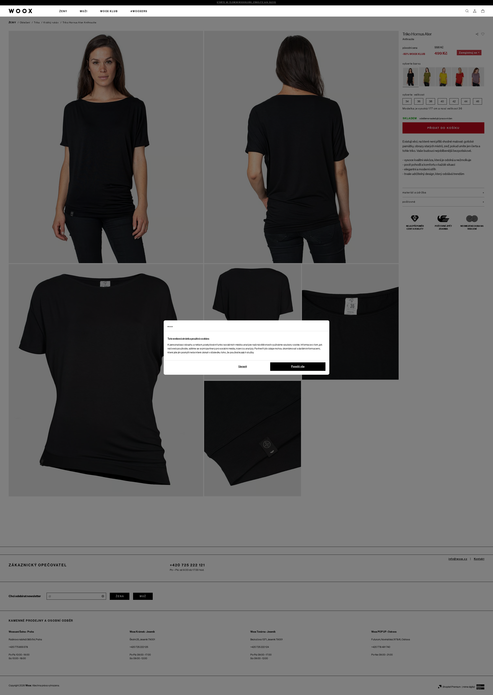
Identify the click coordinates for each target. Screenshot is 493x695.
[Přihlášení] (474, 11)
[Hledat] (467, 11)
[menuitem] (63, 11)
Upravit (242, 366)
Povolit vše (297, 366)
